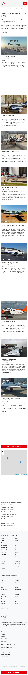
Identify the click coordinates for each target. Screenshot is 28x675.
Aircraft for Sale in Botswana (8, 505)
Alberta (3, 603)
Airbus (16, 549)
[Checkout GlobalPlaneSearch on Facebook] (22, 668)
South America (4, 608)
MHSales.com (4, 656)
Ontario (3, 601)
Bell (2, 559)
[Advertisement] (14, 429)
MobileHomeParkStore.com (8, 647)
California (3, 585)
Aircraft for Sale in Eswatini (7, 509)
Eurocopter (17, 542)
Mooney (3, 563)
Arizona (3, 594)
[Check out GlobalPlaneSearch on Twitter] (25, 668)
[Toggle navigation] (25, 3)
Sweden (17, 605)
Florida (2, 580)
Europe (16, 587)
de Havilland (18, 563)
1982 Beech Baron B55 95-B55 (11, 151)
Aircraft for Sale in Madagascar (8, 514)
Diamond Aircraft (5, 549)
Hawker (3, 568)
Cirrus (2, 540)
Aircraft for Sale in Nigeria (7, 518)
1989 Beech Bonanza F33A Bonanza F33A (15, 225)
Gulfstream (4, 554)
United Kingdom (18, 589)
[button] (7, 458)
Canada (3, 598)
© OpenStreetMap (23, 474)
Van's (16, 547)
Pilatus (16, 545)
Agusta (16, 552)
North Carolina (4, 589)
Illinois (2, 587)
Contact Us (4, 632)
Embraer (3, 566)
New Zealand (18, 585)
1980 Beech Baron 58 (8, 57)
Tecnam (3, 561)
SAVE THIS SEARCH (14, 447)
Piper (2, 542)
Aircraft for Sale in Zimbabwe (8, 525)
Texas (2, 582)
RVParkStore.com (5, 652)
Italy (16, 598)
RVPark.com (4, 649)
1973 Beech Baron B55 (9, 115)
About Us (3, 634)
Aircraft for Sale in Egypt (7, 507)
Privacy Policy (4, 638)
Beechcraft (4, 545)
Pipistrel (17, 556)
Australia (17, 582)
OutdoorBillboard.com (6, 659)
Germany (17, 592)
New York (3, 596)
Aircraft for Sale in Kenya (7, 511)
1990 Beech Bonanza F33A (10, 187)
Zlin (15, 554)
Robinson (3, 552)
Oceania (17, 580)
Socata (16, 538)
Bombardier (4, 547)
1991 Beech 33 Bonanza (9, 359)
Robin (16, 559)
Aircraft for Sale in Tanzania (7, 523)
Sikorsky (17, 566)
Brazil (16, 578)
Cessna (3, 538)
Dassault (3, 556)
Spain (16, 601)
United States (4, 578)
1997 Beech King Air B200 (10, 263)
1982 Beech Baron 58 (8, 321)
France (16, 596)
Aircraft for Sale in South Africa (8, 521)
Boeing (16, 540)
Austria (16, 603)
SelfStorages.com (5, 654)
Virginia (3, 592)
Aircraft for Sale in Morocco (7, 516)
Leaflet (17, 474)
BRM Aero (17, 561)
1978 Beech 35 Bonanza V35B (11, 398)
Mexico (3, 605)
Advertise (3, 636)
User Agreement (5, 641)
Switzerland (17, 594)
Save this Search (14, 672)
